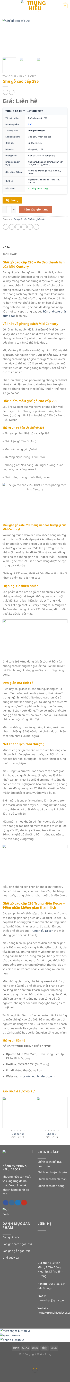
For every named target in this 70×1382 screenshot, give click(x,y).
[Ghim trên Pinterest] (30, 227)
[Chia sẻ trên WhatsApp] (5, 227)
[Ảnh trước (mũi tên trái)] (3, 1376)
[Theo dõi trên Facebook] (5, 1203)
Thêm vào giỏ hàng (35, 209)
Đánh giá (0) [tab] (10, 253)
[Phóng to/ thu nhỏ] (12, 1362)
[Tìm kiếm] (59, 6)
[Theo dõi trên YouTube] (24, 1203)
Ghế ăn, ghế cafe (36, 219)
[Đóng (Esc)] (3, 1362)
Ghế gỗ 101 (18, 1133)
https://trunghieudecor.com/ (37, 1076)
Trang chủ (9, 76)
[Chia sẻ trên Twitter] (18, 227)
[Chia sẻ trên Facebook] (12, 227)
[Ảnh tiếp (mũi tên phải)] (12, 1376)
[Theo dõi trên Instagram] (12, 1203)
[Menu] (5, 6)
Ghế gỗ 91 (52, 1133)
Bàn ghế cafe (27, 76)
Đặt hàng (12, 200)
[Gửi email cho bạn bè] (24, 227)
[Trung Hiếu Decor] (35, 6)
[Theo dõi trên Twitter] (18, 1203)
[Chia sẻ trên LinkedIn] (36, 227)
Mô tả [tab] (6, 247)
